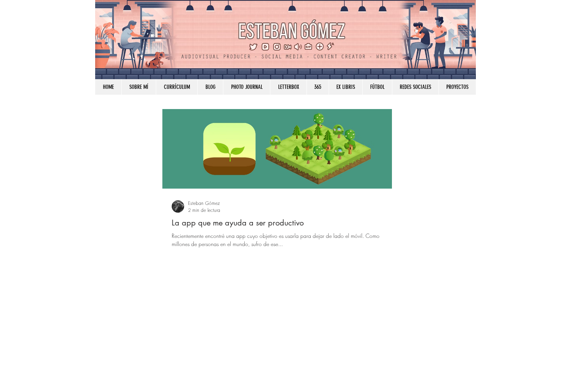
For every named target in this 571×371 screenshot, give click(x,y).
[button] (415, 87)
